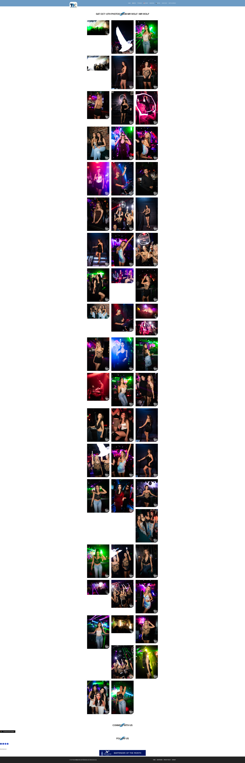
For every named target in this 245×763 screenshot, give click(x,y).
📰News (134, 3)
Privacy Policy (167, 759)
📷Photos (158, 3)
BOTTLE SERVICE (172, 3)
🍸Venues (139, 3)
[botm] (122, 752)
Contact (174, 759)
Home (129, 3)
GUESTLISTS (164, 3)
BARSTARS (152, 3)
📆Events (146, 3)
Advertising (159, 759)
